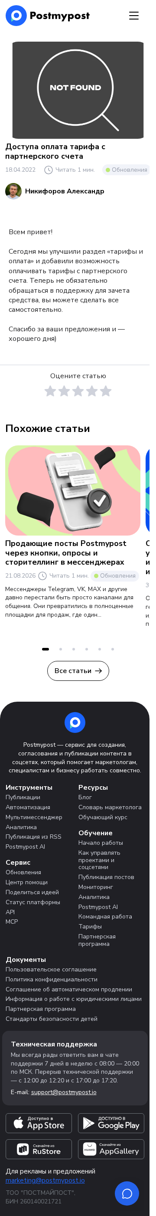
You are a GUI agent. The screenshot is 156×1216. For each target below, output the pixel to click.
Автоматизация (28, 807)
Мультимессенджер (34, 817)
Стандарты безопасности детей (52, 1019)
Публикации (23, 797)
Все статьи (73, 671)
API (10, 912)
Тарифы (90, 926)
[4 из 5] (92, 391)
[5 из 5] (106, 391)
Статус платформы (33, 902)
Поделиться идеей (32, 892)
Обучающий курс (102, 817)
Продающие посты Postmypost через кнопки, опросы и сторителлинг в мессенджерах (66, 552)
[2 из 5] (64, 391)
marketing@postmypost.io (45, 1180)
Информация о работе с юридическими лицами (74, 999)
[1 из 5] (50, 391)
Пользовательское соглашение (51, 969)
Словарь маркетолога (110, 807)
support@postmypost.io (64, 1092)
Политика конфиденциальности (52, 979)
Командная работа (105, 916)
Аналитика (21, 827)
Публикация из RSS (34, 837)
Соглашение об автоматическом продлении (69, 989)
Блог (85, 797)
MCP (12, 922)
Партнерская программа (97, 940)
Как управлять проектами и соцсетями (99, 860)
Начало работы (100, 843)
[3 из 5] (78, 391)
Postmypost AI (25, 847)
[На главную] (48, 15)
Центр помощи (27, 882)
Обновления (129, 170)
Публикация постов (106, 877)
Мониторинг (95, 887)
